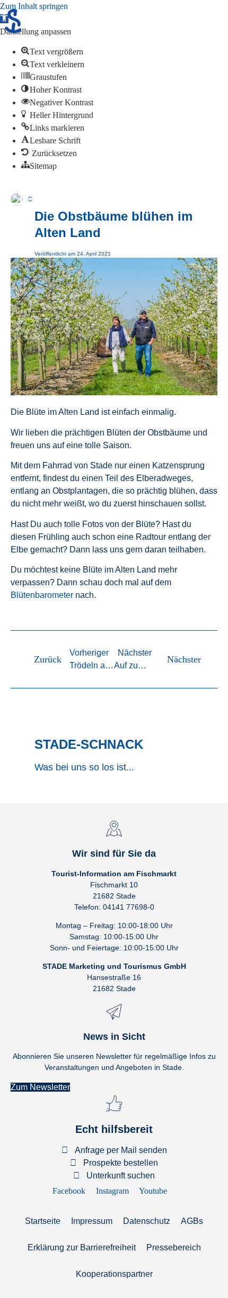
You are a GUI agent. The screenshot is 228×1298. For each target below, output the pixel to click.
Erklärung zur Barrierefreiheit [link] (82, 1247)
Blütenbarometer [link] (42, 595)
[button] (23, 190)
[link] (52, 51)
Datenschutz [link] (146, 1221)
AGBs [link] (192, 1221)
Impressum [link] (91, 1221)
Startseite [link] (42, 1221)
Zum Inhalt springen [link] (34, 6)
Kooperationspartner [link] (114, 1273)
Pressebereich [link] (173, 1247)
